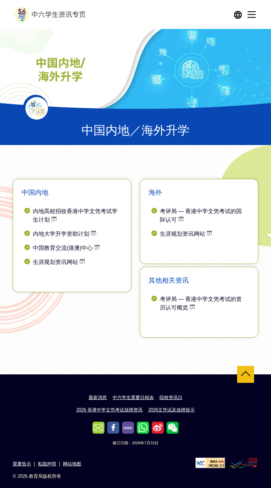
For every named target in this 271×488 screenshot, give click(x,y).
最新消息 (98, 397)
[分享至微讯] (173, 428)
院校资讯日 (170, 397)
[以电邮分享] (98, 428)
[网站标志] (51, 14)
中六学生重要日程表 (133, 397)
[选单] (251, 14)
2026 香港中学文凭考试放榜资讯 (109, 409)
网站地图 (72, 463)
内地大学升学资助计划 (61, 234)
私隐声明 (47, 463)
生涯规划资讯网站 (55, 262)
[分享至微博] (158, 428)
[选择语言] (238, 14)
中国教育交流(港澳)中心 (63, 248)
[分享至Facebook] (113, 428)
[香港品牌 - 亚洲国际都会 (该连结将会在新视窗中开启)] (243, 462)
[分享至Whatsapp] (143, 428)
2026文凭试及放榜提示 (171, 409)
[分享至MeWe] (128, 428)
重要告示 (22, 463)
